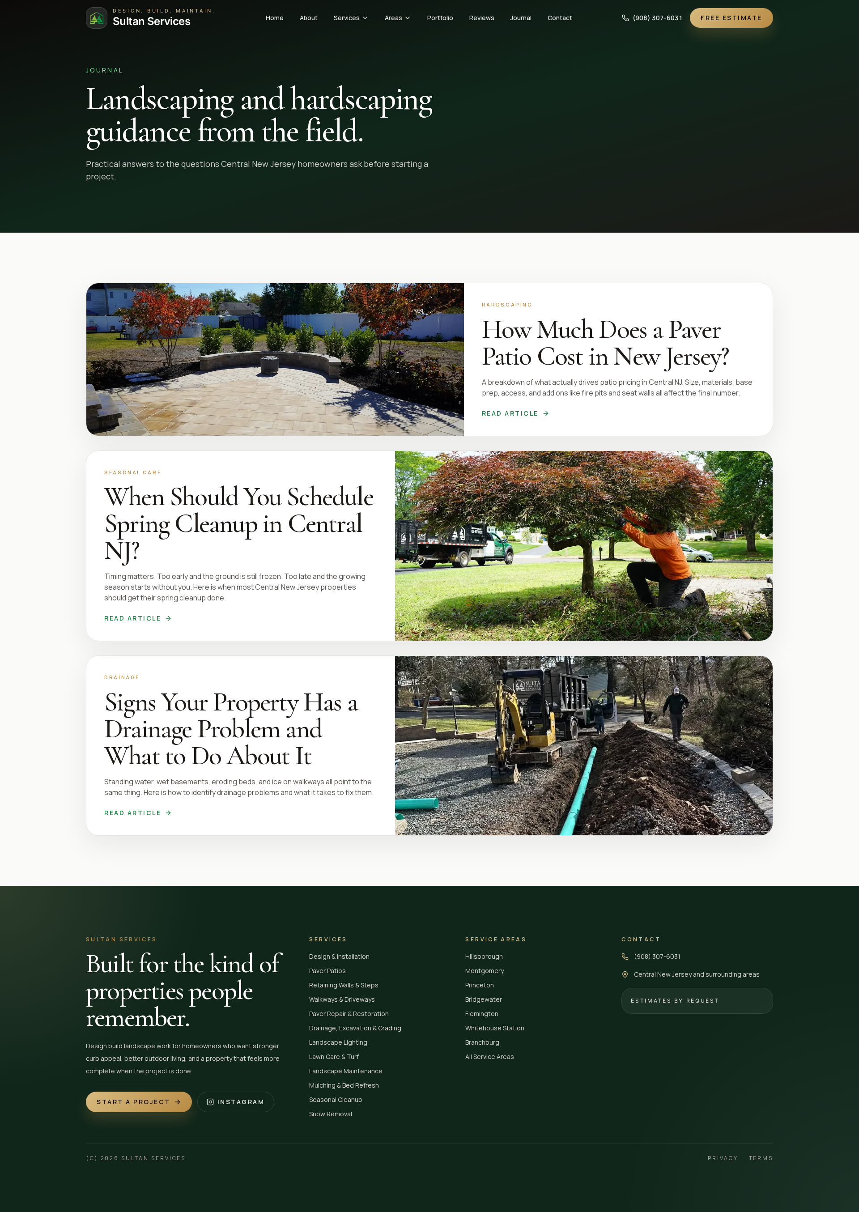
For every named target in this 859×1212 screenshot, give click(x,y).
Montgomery (484, 970)
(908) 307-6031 (658, 17)
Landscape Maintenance (346, 1071)
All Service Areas (489, 1056)
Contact (560, 17)
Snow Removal (330, 1114)
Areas (393, 17)
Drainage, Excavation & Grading (355, 1028)
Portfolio (440, 17)
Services (347, 17)
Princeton (479, 985)
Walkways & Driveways (342, 999)
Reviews (481, 17)
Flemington (481, 1013)
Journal (521, 17)
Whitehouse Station (494, 1028)
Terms (761, 1158)
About (309, 17)
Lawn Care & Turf (334, 1056)
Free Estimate (731, 17)
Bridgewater (483, 999)
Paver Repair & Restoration (349, 1013)
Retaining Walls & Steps (343, 985)
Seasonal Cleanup (335, 1099)
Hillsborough (484, 956)
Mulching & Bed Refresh (344, 1085)
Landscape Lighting (338, 1042)
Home (275, 17)
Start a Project (133, 1101)
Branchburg (482, 1042)
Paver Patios (327, 970)
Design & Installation (339, 956)
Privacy (723, 1158)
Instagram (241, 1101)
